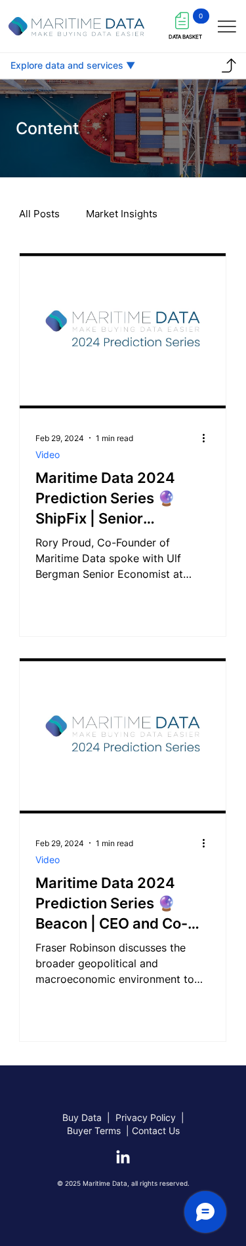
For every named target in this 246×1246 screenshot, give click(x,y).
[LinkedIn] (123, 1158)
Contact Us (156, 1130)
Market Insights (121, 213)
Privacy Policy (145, 1117)
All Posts (39, 213)
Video (47, 454)
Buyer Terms (95, 1130)
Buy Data (82, 1117)
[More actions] (208, 438)
